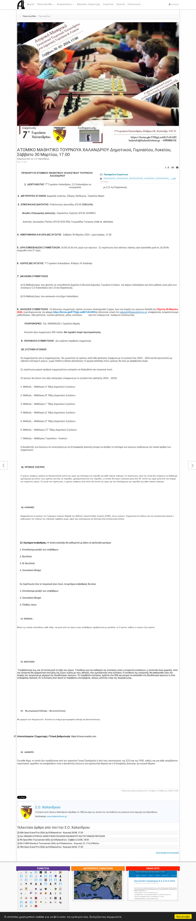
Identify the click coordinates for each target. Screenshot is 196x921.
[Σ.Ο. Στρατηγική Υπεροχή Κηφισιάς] (31, 902)
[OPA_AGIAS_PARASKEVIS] (21, 873)
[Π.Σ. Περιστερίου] (60, 888)
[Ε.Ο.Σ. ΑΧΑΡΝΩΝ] (26, 889)
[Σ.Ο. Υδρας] (36, 902)
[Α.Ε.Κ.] (41, 872)
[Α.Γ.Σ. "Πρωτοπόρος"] (31, 872)
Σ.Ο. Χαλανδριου (41, 159)
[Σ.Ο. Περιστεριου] (21, 902)
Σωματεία (108, 4)
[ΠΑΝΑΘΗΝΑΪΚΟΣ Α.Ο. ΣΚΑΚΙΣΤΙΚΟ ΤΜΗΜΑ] (21, 893)
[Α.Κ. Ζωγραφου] (45, 872)
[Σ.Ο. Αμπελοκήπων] (26, 898)
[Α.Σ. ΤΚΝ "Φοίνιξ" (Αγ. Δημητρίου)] (60, 879)
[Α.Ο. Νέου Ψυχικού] (45, 876)
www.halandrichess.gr (57, 816)
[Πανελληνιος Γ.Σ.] (26, 894)
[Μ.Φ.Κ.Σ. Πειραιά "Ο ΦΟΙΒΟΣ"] (41, 889)
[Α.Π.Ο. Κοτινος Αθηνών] (31, 879)
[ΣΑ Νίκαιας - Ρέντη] (45, 902)
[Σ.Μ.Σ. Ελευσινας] (55, 893)
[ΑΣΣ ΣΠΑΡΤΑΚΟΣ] (41, 883)
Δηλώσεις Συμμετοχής (88, 4)
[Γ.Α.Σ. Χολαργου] (45, 883)
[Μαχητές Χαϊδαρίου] (45, 889)
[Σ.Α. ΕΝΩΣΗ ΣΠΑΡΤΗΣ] (45, 893)
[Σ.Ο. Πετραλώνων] (26, 902)
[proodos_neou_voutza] (26, 872)
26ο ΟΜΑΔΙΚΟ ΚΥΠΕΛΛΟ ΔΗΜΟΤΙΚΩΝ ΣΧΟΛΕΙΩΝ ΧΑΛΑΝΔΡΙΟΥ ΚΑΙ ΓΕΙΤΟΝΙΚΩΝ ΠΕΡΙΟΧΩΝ (62, 836)
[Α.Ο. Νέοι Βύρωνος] (41, 876)
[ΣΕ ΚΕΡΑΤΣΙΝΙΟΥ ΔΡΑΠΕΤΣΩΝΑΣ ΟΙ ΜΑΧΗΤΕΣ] (50, 902)
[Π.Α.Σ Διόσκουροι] (55, 889)
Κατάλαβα (183, 916)
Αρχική (30, 4)
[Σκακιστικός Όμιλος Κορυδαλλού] (31, 906)
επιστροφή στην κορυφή (167, 852)
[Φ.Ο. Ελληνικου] (36, 906)
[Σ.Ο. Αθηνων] (21, 897)
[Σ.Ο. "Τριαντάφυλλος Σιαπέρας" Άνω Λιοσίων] (60, 893)
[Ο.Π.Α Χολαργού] (50, 889)
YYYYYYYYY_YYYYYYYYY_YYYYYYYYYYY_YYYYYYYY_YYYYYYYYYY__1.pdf (139, 178)
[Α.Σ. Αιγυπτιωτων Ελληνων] (36, 879)
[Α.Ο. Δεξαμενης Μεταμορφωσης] (21, 876)
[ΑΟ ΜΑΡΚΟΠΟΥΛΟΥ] (31, 883)
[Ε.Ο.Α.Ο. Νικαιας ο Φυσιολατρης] (21, 889)
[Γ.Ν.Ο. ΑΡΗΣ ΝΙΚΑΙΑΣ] (50, 883)
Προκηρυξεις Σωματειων (116, 174)
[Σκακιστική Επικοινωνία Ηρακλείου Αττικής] (55, 902)
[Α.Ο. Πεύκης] (55, 876)
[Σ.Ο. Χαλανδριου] (41, 902)
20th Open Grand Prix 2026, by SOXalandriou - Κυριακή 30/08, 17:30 (51, 832)
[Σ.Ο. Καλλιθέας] (41, 898)
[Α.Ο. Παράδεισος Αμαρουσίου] (50, 876)
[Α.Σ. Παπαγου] (50, 879)
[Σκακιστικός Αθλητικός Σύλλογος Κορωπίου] (60, 902)
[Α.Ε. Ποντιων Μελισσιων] (36, 872)
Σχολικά (120, 4)
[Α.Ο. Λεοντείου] (36, 876)
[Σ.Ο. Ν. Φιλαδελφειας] (50, 898)
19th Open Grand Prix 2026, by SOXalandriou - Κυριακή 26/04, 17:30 (51, 847)
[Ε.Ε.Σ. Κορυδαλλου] (60, 883)
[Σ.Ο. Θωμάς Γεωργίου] (36, 898)
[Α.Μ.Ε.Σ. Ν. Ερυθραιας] (50, 872)
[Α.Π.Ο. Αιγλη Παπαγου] (26, 879)
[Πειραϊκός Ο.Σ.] (36, 893)
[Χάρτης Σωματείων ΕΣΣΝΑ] (104, 888)
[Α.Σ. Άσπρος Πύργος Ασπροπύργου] (41, 879)
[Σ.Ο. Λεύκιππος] (45, 898)
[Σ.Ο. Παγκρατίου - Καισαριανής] (55, 898)
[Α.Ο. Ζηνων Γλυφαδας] (26, 876)
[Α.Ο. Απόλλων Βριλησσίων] (60, 872)
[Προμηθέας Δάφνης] (41, 893)
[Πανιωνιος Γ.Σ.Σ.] (31, 893)
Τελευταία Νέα (45, 4)
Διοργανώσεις (64, 4)
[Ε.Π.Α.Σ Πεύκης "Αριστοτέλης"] (31, 890)
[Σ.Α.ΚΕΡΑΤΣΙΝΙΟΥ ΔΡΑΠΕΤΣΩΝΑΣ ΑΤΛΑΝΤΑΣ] (50, 893)
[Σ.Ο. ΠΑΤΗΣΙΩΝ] (60, 898)
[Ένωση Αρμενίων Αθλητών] (36, 889)
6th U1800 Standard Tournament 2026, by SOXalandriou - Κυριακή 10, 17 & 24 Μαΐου (59, 843)
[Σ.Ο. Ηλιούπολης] (31, 898)
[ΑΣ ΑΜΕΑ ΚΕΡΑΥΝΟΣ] (36, 883)
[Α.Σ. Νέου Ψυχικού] (45, 879)
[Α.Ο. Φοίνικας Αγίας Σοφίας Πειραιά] (21, 879)
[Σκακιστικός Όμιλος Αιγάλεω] (26, 906)
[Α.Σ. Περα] (55, 879)
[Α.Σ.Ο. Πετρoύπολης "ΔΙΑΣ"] (21, 884)
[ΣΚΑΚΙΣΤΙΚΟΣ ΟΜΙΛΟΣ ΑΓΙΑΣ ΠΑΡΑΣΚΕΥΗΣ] (21, 906)
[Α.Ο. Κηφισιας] (31, 876)
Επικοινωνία (134, 4)
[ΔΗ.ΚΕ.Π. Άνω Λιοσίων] (55, 883)
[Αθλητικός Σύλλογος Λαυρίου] (26, 883)
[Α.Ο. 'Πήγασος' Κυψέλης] (55, 872)
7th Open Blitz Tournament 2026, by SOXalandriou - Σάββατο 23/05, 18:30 (54, 840)
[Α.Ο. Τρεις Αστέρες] (60, 876)
